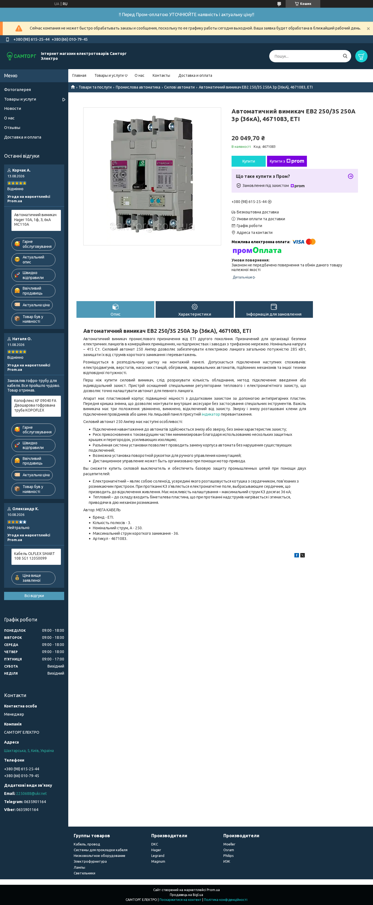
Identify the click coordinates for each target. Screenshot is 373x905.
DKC (154, 844)
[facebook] (296, 556)
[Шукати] (345, 56)
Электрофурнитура (90, 861)
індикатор (211, 414)
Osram (228, 850)
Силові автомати (179, 87)
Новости (12, 108)
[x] (302, 556)
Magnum (158, 861)
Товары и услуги (109, 75)
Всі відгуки (34, 595)
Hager (156, 850)
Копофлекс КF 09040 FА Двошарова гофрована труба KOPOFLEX (35, 405)
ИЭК (226, 861)
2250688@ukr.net (31, 793)
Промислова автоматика (138, 87)
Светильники (84, 873)
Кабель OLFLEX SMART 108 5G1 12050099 (34, 556)
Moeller (229, 844)
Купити (248, 161)
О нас (139, 75)
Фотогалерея (17, 89)
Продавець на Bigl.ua (186, 895)
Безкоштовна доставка (258, 212)
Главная (79, 75)
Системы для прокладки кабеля (101, 850)
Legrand (157, 855)
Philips (228, 855)
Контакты (161, 75)
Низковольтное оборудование (99, 855)
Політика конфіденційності (225, 899)
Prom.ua (213, 890)
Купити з (277, 161)
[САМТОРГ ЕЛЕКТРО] (21, 56)
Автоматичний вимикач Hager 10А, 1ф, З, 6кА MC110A (35, 220)
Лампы (79, 867)
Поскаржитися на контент (180, 899)
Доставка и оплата (195, 75)
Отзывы (12, 127)
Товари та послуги (95, 87)
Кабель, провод (87, 844)
